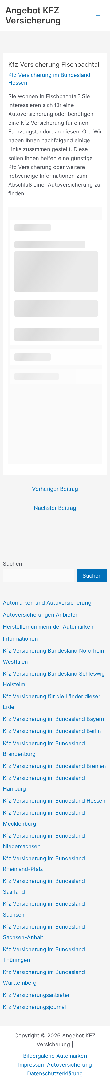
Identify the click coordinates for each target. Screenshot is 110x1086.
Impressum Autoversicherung (55, 1064)
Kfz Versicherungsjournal (34, 1007)
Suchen (12, 563)
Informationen (20, 638)
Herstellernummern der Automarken (48, 626)
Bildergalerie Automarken (55, 1056)
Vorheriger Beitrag (55, 489)
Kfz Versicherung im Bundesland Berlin (52, 731)
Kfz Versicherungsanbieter (36, 995)
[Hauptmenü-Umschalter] (98, 15)
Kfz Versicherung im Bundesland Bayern (53, 719)
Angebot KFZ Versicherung (33, 15)
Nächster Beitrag (55, 508)
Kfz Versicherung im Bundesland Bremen (54, 766)
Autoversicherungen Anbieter (40, 614)
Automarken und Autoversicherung (47, 602)
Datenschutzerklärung (55, 1073)
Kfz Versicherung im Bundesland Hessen (54, 800)
